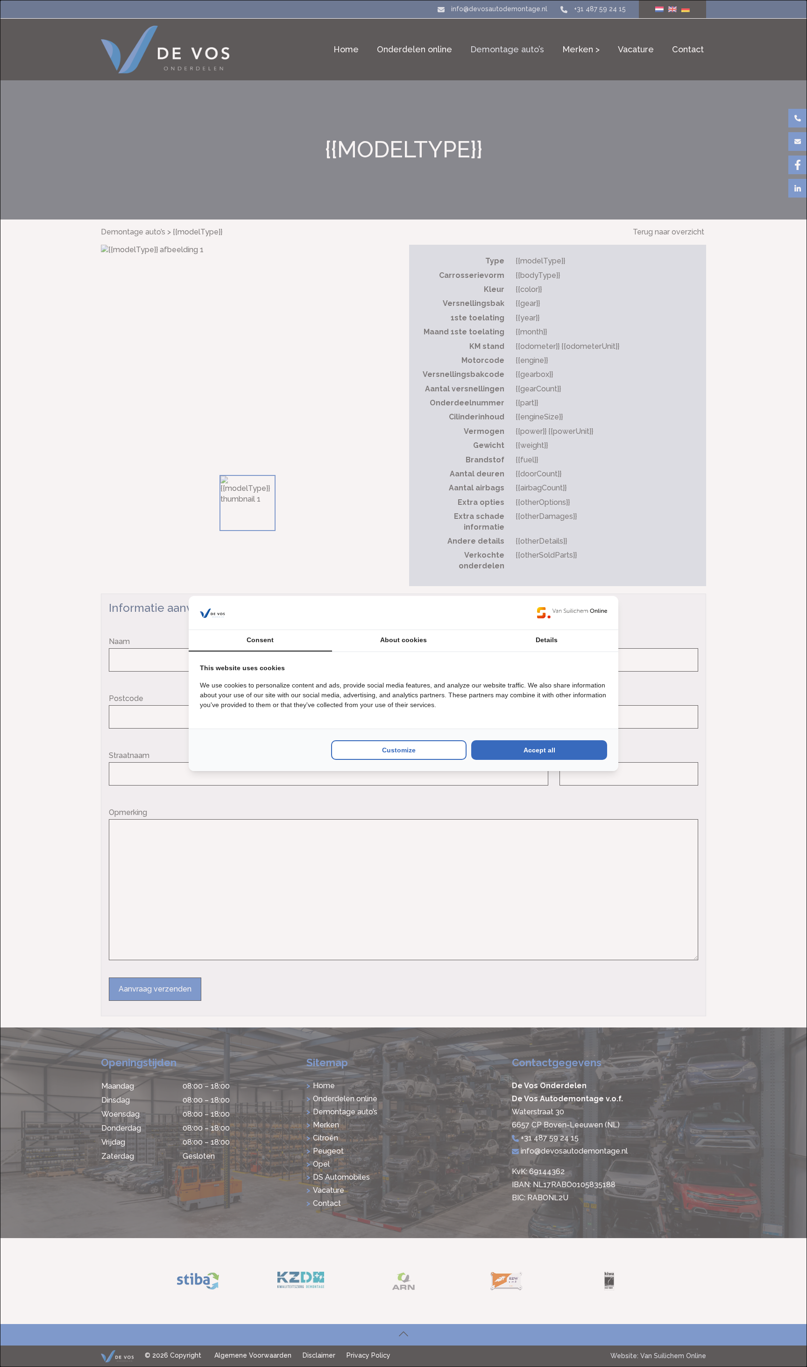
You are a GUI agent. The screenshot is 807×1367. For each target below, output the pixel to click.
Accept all (539, 750)
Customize (399, 750)
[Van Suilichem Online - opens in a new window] (572, 612)
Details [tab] (547, 640)
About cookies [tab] (403, 640)
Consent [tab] (260, 640)
